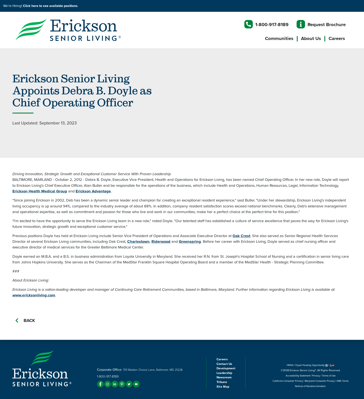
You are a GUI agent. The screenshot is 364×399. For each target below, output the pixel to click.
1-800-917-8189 (272, 24)
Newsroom (224, 377)
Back (29, 320)
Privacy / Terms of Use (324, 375)
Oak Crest (241, 236)
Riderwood (160, 241)
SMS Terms (342, 380)
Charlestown (138, 241)
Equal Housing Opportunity (310, 365)
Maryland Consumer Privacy (320, 380)
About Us (311, 38)
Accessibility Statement (298, 375)
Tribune (222, 382)
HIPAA (290, 365)
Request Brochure (327, 24)
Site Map (223, 386)
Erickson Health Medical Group (39, 191)
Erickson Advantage (93, 191)
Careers (337, 38)
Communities (279, 38)
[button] (77, 29)
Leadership (224, 373)
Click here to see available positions (50, 6)
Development (226, 368)
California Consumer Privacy (288, 380)
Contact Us (224, 364)
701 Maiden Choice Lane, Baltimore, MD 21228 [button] (152, 370)
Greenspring (190, 241)
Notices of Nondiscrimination (310, 386)
